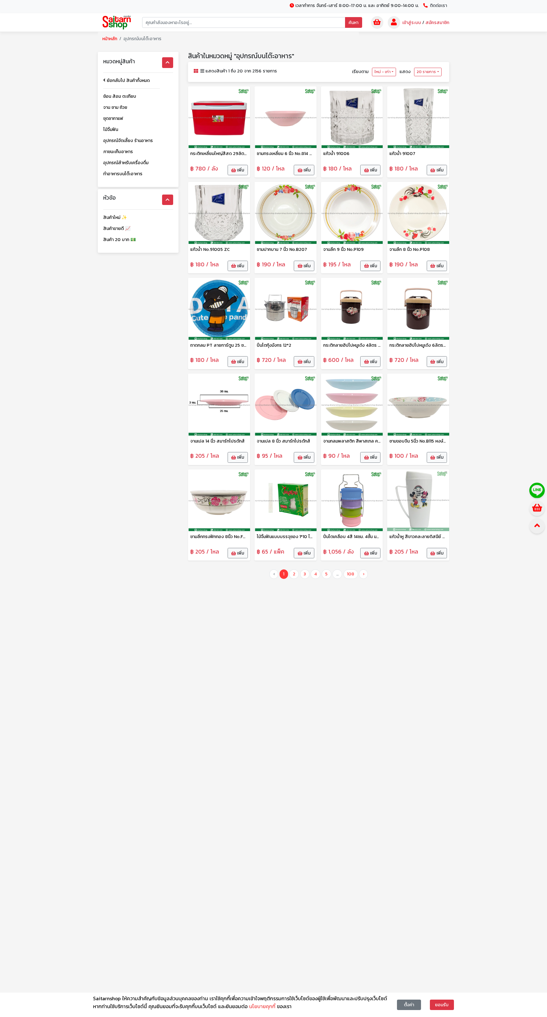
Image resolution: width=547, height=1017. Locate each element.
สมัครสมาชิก (437, 22)
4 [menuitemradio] (315, 574)
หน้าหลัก (109, 38)
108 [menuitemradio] (350, 574)
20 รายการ (426, 72)
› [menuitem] (363, 574)
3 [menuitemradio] (305, 574)
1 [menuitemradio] (283, 574)
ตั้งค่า (409, 1004)
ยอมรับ (442, 1004)
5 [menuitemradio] (326, 574)
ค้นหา (353, 22)
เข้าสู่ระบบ (411, 22)
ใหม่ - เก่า (382, 72)
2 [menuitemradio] (294, 574)
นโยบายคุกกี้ (263, 1006)
